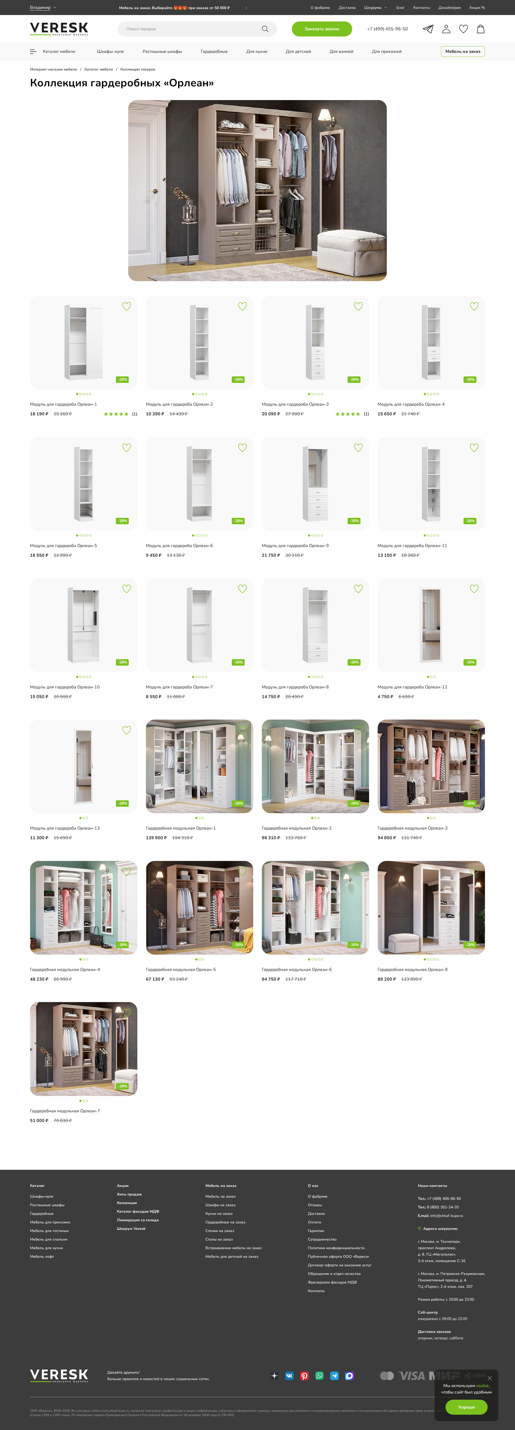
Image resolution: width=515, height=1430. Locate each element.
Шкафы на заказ (220, 1205)
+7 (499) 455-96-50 (444, 1198)
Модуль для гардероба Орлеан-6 (179, 546)
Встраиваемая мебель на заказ (233, 1248)
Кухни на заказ (219, 1213)
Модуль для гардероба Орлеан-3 (295, 404)
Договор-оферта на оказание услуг (339, 1265)
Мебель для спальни (48, 1239)
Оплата (314, 1222)
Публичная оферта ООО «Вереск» (338, 1256)
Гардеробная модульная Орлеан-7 (65, 1111)
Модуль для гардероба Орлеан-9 (295, 546)
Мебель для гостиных (49, 1230)
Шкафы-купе (41, 1196)
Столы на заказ (219, 1239)
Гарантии (316, 1230)
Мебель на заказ (220, 1196)
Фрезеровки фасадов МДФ (332, 1282)
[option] (183, 11)
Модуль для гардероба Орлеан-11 (412, 546)
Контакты (421, 7)
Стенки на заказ (219, 1230)
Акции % (477, 7)
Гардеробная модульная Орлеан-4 (65, 970)
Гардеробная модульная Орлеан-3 (413, 828)
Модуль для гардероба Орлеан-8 (295, 687)
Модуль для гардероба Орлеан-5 (63, 546)
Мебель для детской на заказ (231, 1256)
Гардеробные (42, 1213)
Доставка (347, 7)
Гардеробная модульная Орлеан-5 (181, 970)
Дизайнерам (450, 7)
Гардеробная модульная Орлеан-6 (297, 970)
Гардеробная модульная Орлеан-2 (297, 828)
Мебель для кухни (46, 1248)
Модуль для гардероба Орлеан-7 (179, 687)
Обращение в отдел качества (334, 1273)
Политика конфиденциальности (336, 1248)
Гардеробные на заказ (225, 1222)
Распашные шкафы (47, 1205)
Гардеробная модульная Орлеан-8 (413, 970)
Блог (400, 7)
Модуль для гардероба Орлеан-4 (411, 404)
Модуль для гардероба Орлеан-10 (65, 687)
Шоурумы (372, 7)
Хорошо (466, 1407)
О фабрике (320, 7)
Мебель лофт (42, 1256)
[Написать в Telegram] (428, 29)
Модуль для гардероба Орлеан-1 (63, 404)
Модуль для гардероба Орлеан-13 (65, 828)
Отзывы (315, 1205)
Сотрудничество (322, 1239)
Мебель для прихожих (50, 1222)
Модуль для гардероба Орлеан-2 (179, 404)
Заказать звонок (322, 29)
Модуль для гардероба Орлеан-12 (412, 687)
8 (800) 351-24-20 (443, 1207)
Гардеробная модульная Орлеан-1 (181, 828)
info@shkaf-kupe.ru (446, 1215)
